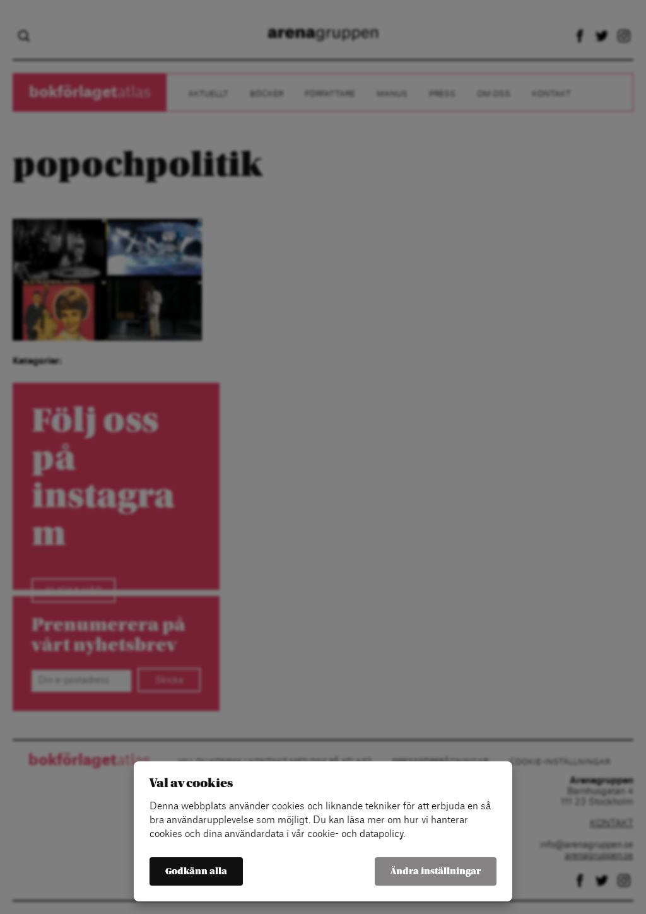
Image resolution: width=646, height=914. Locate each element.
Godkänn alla (196, 871)
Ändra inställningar (436, 871)
